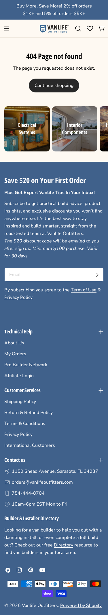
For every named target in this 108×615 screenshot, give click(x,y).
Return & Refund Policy (28, 412)
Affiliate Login (19, 376)
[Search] (78, 28)
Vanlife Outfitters (40, 605)
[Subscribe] (97, 275)
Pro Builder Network (25, 365)
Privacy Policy (18, 297)
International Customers (29, 445)
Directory (63, 545)
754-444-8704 (28, 493)
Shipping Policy (20, 401)
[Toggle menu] (6, 28)
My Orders (15, 354)
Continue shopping (54, 85)
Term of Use (83, 290)
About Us (14, 343)
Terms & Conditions (24, 423)
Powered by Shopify (81, 605)
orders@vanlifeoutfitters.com (42, 482)
